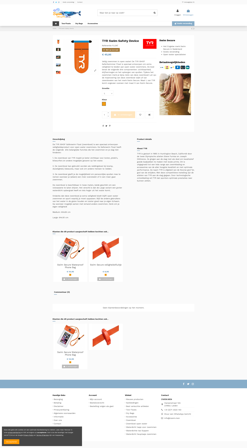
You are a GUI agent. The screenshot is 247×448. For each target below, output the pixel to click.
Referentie (107, 45)
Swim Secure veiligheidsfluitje (105, 265)
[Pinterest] (109, 126)
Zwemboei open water (136, 423)
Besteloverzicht (97, 403)
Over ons (58, 420)
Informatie (58, 417)
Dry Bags (130, 413)
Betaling (57, 403)
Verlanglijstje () (189, 2)
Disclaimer (58, 406)
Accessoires (131, 417)
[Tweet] (106, 126)
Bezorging (58, 399)
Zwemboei (131, 420)
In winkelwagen (125, 115)
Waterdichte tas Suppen (137, 430)
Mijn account (96, 399)
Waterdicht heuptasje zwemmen (141, 434)
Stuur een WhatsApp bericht (177, 414)
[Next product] (193, 28)
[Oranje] (70, 275)
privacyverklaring (14, 432)
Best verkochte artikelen (137, 406)
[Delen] (103, 126)
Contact (79, 2)
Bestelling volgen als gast (102, 406)
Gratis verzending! (69, 2)
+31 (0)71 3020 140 (172, 410)
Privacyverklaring (61, 410)
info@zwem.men (172, 418)
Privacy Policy (28, 435)
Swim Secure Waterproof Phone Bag (70, 266)
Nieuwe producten (134, 399)
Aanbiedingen (132, 403)
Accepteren (11, 442)
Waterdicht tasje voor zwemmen (141, 427)
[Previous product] (192, 28)
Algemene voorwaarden (64, 413)
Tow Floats (131, 410)
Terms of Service (42, 435)
